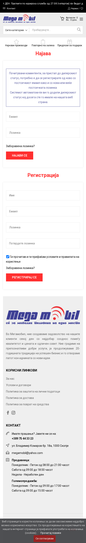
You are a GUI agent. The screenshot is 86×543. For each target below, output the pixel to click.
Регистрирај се (24, 277)
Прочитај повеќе (50, 532)
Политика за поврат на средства (27, 404)
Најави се (19, 155)
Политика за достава (20, 397)
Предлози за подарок (69, 45)
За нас (10, 378)
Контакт (11, 8)
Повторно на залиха (43, 45)
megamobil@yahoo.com (27, 453)
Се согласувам (45, 538)
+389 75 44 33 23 (22, 438)
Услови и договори (18, 385)
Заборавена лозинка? (20, 146)
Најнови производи (16, 45)
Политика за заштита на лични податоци (33, 391)
